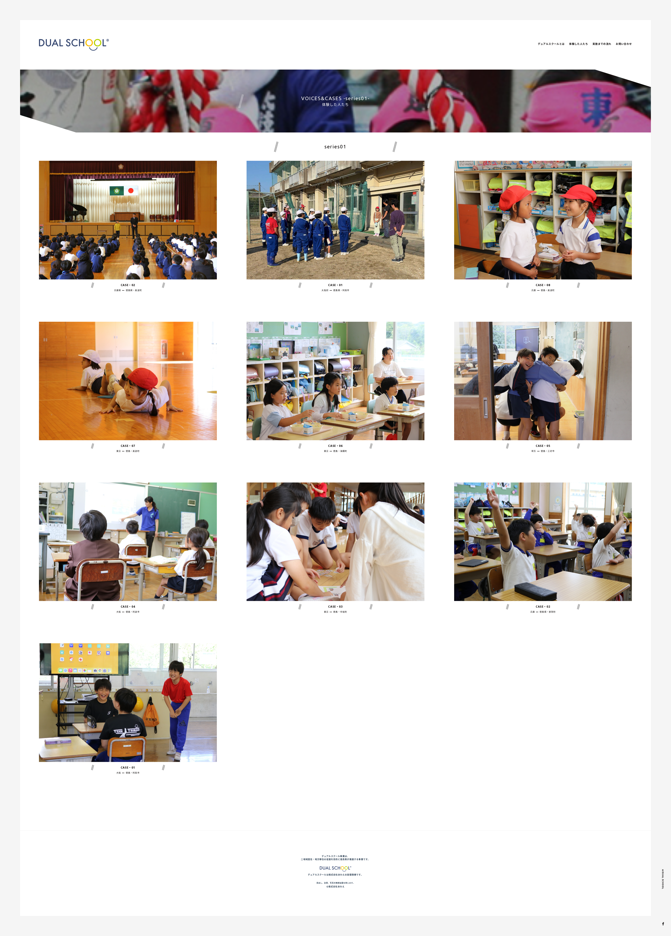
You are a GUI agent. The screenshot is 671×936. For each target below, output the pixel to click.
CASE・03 (335, 607)
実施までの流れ (602, 43)
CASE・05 (543, 446)
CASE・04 (128, 607)
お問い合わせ (624, 43)
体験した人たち (578, 43)
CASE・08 (543, 285)
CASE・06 (335, 446)
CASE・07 (128, 446)
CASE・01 (335, 285)
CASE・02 (128, 285)
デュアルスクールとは (551, 43)
